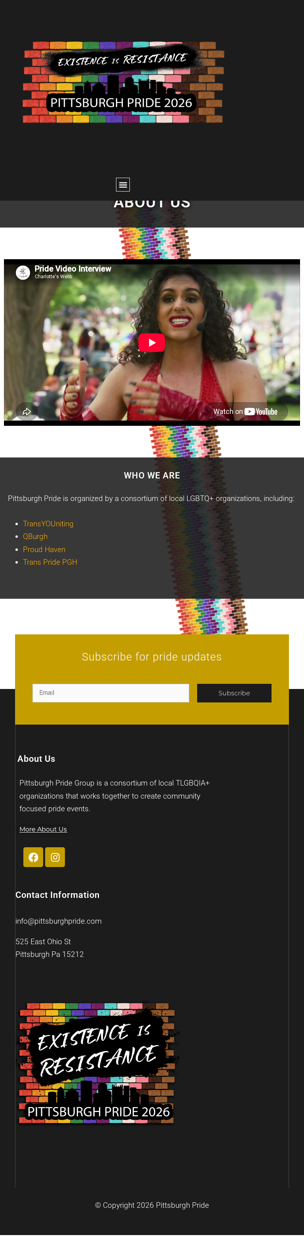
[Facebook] (33, 857)
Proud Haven (44, 549)
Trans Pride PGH (50, 562)
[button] (123, 185)
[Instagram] (55, 857)
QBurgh (35, 536)
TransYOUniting (48, 523)
